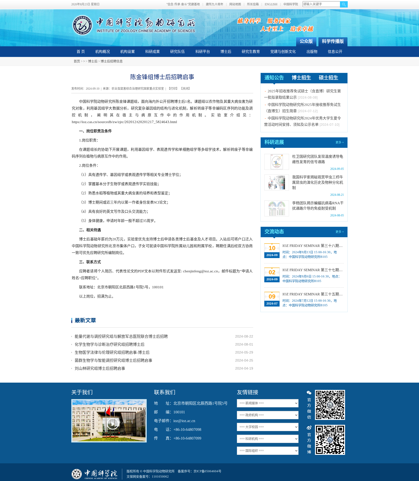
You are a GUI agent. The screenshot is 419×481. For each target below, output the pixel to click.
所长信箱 (253, 4)
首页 (77, 61)
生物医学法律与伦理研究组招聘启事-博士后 (112, 352)
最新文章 (85, 320)
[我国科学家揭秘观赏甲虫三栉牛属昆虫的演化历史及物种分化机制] (276, 182)
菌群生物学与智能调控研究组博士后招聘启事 (113, 360)
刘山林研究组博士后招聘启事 (100, 368)
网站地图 (235, 4)
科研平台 (202, 52)
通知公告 (274, 77)
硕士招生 (328, 77)
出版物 (311, 52)
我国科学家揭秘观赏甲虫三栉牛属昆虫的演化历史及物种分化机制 (317, 182)
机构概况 (102, 52)
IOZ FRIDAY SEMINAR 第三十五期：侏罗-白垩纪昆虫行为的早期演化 (312, 294)
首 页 (81, 52)
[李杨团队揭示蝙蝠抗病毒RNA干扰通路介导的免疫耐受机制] (276, 208)
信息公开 (335, 52)
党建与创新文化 (283, 52)
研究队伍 (177, 52)
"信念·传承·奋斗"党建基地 (183, 4)
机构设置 (127, 52)
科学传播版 (333, 41)
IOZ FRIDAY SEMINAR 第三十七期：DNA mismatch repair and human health (312, 270)
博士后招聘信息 (112, 61)
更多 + (340, 142)
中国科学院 (290, 4)
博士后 (225, 52)
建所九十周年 (214, 4)
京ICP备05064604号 (207, 471)
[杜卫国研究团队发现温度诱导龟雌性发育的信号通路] (276, 162)
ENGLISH (271, 4)
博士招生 (301, 77)
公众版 (306, 41)
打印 (173, 88)
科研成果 (152, 52)
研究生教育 (251, 52)
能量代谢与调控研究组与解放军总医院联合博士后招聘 (121, 336)
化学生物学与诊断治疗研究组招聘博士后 (110, 344)
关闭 (185, 88)
